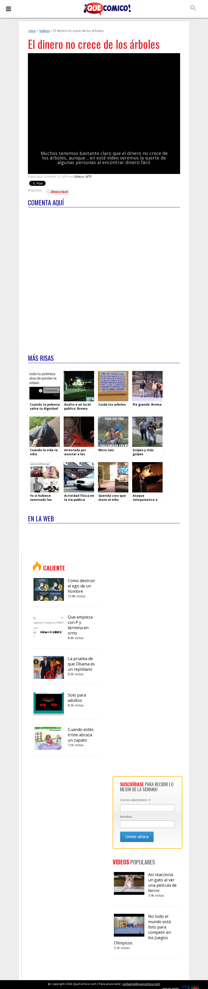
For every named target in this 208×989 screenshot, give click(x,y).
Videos (44, 30)
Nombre (126, 817)
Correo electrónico (135, 800)
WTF (88, 176)
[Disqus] (104, 277)
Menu (8, 9)
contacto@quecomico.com (141, 984)
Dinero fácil (59, 191)
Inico (32, 30)
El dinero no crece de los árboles (94, 44)
